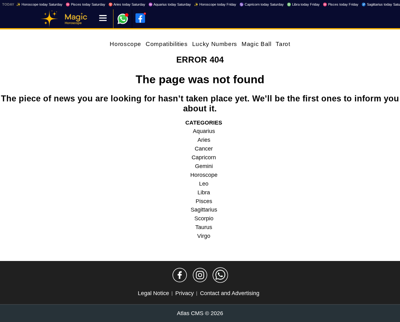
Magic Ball (256, 44)
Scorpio (203, 218)
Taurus (203, 227)
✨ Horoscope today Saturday (39, 4)
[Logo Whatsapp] (123, 16)
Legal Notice (153, 293)
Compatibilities (167, 44)
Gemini (204, 166)
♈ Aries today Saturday (126, 4)
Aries (204, 140)
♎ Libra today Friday (303, 4)
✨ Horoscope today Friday (215, 4)
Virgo (203, 236)
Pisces (204, 201)
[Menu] (103, 18)
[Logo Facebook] (140, 18)
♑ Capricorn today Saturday (261, 4)
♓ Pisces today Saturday (85, 4)
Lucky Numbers (214, 44)
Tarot (283, 44)
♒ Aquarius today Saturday (169, 4)
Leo (203, 184)
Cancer (204, 149)
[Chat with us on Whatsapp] (220, 275)
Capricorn (204, 157)
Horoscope (125, 44)
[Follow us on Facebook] (180, 275)
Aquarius (204, 131)
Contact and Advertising (229, 293)
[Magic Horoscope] (49, 18)
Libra (204, 192)
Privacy (184, 293)
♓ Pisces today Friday (340, 4)
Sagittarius (204, 210)
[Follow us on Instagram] (200, 275)
